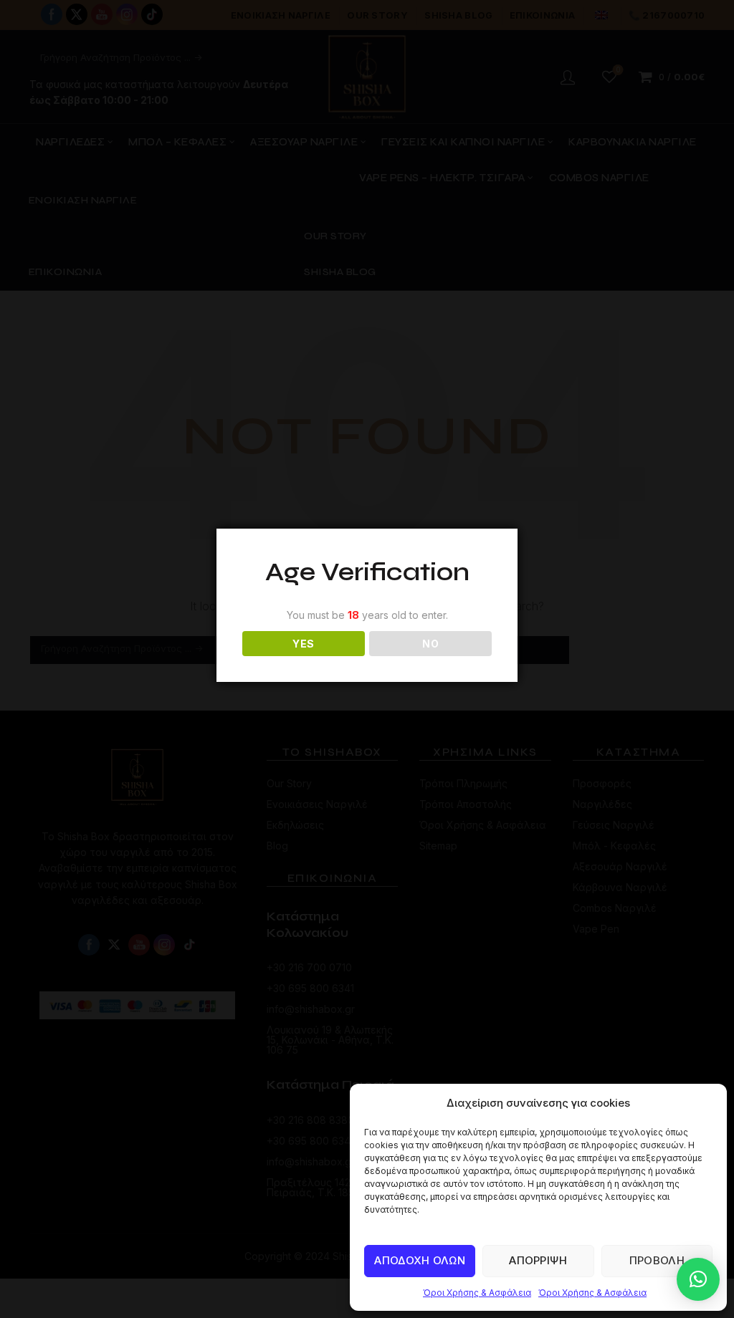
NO (430, 644)
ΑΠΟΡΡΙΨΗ (538, 1260)
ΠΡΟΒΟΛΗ (657, 1260)
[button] (698, 1279)
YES (303, 644)
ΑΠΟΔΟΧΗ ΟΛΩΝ (419, 1260)
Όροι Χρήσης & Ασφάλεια (477, 1292)
